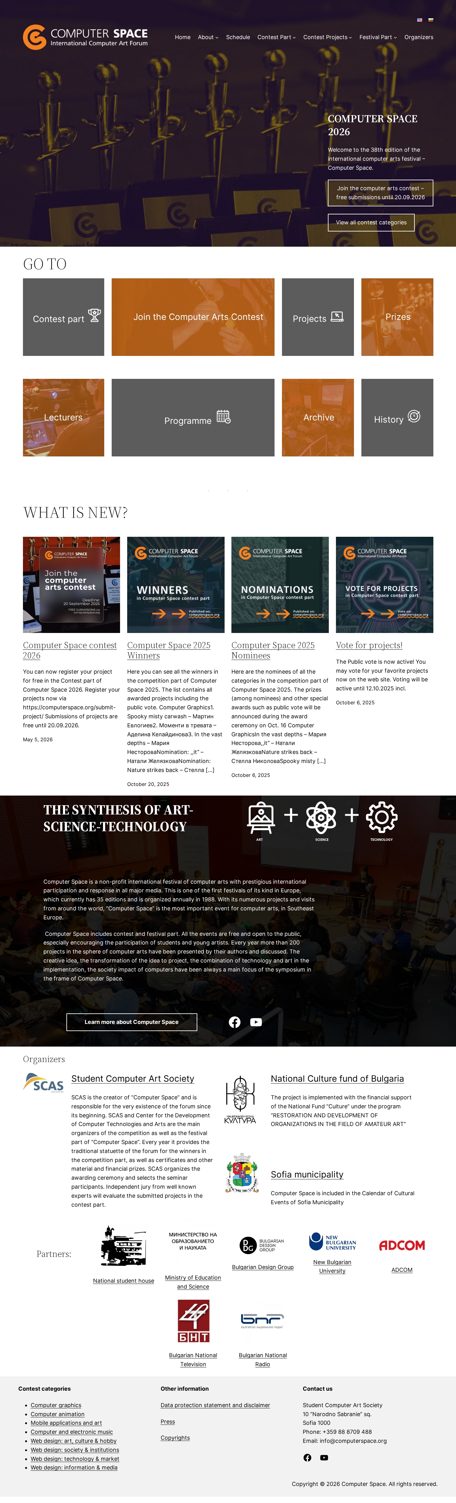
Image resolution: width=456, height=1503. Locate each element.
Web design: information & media (74, 1467)
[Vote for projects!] (384, 585)
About (206, 37)
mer (265, 1405)
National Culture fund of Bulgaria (337, 1078)
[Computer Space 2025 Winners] (176, 585)
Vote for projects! (369, 645)
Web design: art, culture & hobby (74, 1441)
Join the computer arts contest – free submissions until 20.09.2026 (380, 192)
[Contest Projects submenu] (350, 37)
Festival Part (376, 37)
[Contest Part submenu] (294, 37)
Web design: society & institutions (75, 1450)
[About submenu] (217, 37)
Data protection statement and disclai (210, 1405)
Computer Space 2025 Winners (169, 650)
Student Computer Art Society (132, 1078)
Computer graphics (56, 1405)
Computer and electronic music (72, 1432)
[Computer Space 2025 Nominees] (280, 585)
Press (168, 1421)
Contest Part (274, 37)
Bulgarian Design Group (263, 1267)
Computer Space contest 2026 (70, 650)
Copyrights (175, 1437)
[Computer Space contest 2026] (71, 585)
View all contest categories (371, 222)
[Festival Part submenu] (395, 37)
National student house (123, 1280)
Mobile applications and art (66, 1423)
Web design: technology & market (75, 1459)
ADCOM (402, 1270)
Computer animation (58, 1414)
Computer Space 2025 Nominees (273, 650)
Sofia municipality (307, 1174)
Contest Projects (325, 37)
